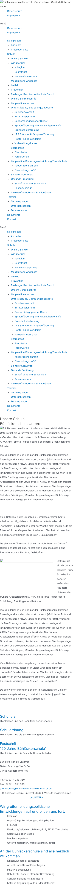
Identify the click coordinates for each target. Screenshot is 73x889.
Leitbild (15, 85)
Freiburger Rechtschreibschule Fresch (32, 94)
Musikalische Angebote (24, 80)
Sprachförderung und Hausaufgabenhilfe (38, 125)
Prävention (17, 89)
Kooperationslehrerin (26, 165)
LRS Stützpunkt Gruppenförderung (34, 134)
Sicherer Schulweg (21, 174)
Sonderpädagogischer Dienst (31, 121)
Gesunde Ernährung (22, 179)
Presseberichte (19, 49)
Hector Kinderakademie (28, 138)
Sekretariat (21, 71)
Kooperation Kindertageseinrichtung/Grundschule (39, 161)
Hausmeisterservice (26, 76)
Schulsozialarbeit (24, 112)
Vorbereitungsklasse (26, 143)
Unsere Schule (19, 58)
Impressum (13, 15)
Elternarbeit (17, 147)
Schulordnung (11, 730)
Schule (11, 54)
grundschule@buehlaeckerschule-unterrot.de (26, 788)
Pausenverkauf (23, 187)
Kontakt (11, 219)
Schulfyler (8, 716)
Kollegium (20, 67)
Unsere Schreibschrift (23, 98)
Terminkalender (20, 201)
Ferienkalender (19, 210)
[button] (36, 23)
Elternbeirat (21, 152)
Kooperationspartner (22, 103)
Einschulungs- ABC (25, 170)
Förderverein (22, 156)
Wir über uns (18, 63)
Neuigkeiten (14, 40)
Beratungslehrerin (25, 116)
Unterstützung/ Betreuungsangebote (32, 107)
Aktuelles (16, 45)
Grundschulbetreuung (27, 129)
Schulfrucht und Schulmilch (30, 183)
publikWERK (36, 797)
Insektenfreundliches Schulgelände (31, 192)
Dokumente (13, 214)
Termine (11, 196)
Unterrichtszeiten (21, 205)
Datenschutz (14, 11)
